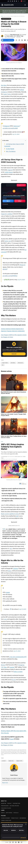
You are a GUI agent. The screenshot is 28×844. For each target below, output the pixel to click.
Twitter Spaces (9, 172)
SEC (11, 548)
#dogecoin (7, 126)
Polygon (11, 739)
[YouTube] (12, 1)
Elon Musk (4, 85)
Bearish (13, 830)
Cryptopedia (9, 812)
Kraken (9, 571)
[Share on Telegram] (25, 40)
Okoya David (4, 456)
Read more (5, 782)
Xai (2, 365)
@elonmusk (16, 126)
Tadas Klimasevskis (14, 34)
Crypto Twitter (7, 94)
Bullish (6, 830)
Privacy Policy (14, 818)
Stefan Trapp (20, 36)
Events (3, 812)
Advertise (3, 803)
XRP (17, 516)
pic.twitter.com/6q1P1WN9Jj (10, 276)
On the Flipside (10, 148)
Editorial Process (14, 805)
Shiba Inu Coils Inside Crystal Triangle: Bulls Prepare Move (13, 414)
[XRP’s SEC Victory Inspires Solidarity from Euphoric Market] (14, 768)
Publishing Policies (6, 808)
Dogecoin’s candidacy (7, 214)
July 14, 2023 (21, 279)
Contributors (16, 803)
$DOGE (5, 269)
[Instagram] (16, 1)
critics (5, 619)
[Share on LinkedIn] (22, 40)
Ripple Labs (11, 760)
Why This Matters (10, 151)
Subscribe (14, 353)
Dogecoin (10, 170)
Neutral (21, 830)
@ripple (8, 592)
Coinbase (15, 568)
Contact (9, 803)
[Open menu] (25, 5)
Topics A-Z (15, 812)
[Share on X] (16, 40)
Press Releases (5, 805)
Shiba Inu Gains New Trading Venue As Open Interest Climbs (14, 436)
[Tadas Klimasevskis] (2, 36)
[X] (18, 1)
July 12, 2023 (15, 134)
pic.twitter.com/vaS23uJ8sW (10, 128)
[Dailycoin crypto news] (8, 5)
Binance (3, 665)
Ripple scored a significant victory (10, 514)
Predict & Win (21, 185)
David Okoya (14, 775)
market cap (8, 241)
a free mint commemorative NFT (18, 657)
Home (2, 16)
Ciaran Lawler (9, 36)
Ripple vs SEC (19, 760)
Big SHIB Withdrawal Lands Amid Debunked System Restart (13, 392)
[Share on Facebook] (19, 40)
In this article (5, 140)
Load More (14, 791)
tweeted (12, 667)
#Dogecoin (22, 265)
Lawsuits (4, 760)
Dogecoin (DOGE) (6, 18)
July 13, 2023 (22, 609)
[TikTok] (8, 1)
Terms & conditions (6, 820)
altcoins (14, 679)
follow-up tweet (18, 671)
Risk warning (23, 818)
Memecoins (20, 362)
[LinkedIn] (14, 1)
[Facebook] (10, 1)
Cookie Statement (5, 818)
